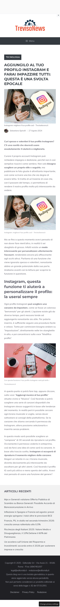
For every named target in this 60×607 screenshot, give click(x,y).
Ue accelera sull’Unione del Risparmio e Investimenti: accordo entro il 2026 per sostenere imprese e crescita (29, 545)
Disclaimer (14, 592)
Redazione (42, 592)
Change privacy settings (49, 604)
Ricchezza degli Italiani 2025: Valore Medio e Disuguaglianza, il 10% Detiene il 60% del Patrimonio (27, 533)
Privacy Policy (28, 592)
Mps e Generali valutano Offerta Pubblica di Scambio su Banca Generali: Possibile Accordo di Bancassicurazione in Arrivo (29, 503)
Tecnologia (13, 57)
